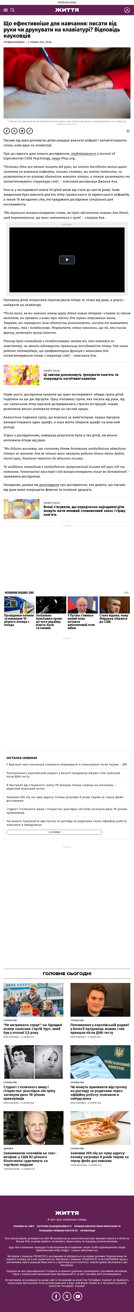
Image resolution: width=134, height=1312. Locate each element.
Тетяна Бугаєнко (14, 42)
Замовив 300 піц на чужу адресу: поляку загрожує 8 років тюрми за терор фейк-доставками (65, 799)
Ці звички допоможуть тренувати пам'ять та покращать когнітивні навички (81, 377)
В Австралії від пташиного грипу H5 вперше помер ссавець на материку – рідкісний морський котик (61, 786)
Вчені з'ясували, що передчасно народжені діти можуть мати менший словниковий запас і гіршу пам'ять (84, 511)
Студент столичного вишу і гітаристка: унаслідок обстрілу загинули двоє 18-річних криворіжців (66, 810)
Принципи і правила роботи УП (58, 1230)
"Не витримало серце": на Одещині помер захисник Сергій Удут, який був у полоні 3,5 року (32, 1029)
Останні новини (21, 758)
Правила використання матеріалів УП (97, 1226)
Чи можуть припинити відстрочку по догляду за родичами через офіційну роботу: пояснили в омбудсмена (66, 822)
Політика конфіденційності (54, 1226)
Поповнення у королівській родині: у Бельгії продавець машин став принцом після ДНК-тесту (63, 774)
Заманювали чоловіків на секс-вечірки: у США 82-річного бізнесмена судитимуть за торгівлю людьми (30, 1159)
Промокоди (87, 1230)
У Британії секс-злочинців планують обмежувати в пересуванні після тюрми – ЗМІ (66, 764)
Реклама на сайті (23, 1226)
